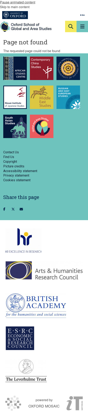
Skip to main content (14, 6)
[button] (82, 15)
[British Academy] (35, 305)
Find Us (8, 157)
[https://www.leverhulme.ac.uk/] (26, 371)
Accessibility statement (20, 171)
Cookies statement (16, 180)
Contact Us (11, 152)
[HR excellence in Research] (23, 240)
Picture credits (13, 166)
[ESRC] (20, 338)
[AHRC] (44, 270)
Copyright (10, 162)
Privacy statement (16, 175)
